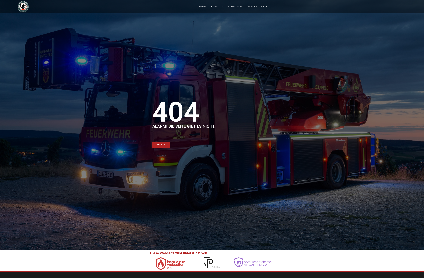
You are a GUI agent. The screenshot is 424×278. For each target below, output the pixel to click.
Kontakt (264, 6)
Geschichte (252, 6)
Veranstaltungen (234, 6)
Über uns (202, 6)
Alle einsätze (216, 6)
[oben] (420, 264)
